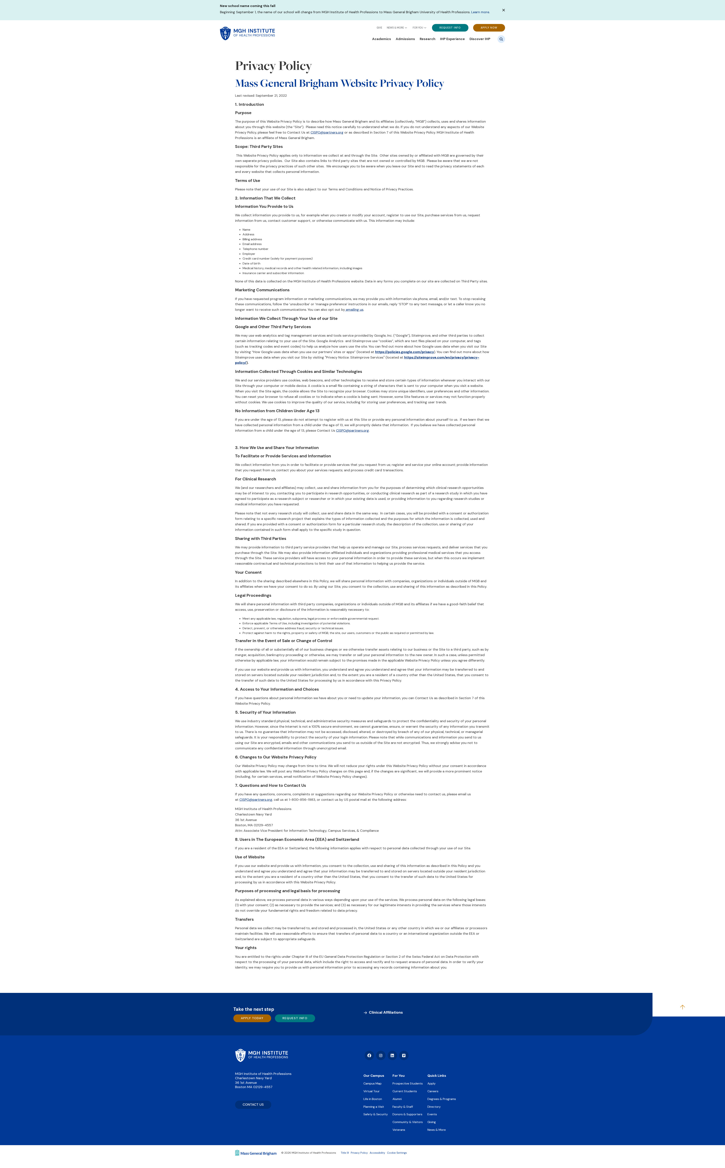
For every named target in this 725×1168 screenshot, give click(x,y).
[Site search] (501, 39)
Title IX (345, 1152)
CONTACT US (253, 1104)
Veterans (399, 1130)
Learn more (480, 12)
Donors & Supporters (407, 1114)
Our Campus (373, 1075)
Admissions (405, 39)
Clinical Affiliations (386, 1012)
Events (432, 1114)
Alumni (397, 1099)
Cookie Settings (397, 1152)
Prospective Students (408, 1083)
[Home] (261, 1055)
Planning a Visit (373, 1107)
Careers (432, 1091)
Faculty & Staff (403, 1107)
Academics (381, 39)
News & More (395, 27)
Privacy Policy (359, 1152)
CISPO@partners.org (327, 132)
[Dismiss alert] (503, 10)
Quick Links (436, 1075)
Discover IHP (480, 39)
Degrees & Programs (441, 1099)
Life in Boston (372, 1099)
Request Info (450, 27)
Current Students (405, 1091)
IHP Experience (452, 39)
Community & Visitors (408, 1122)
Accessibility (377, 1152)
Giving (431, 1122)
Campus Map (372, 1083)
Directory (434, 1107)
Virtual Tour (371, 1091)
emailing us (354, 309)
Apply (431, 1083)
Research (427, 39)
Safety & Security (375, 1114)
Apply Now (489, 27)
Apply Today (252, 1018)
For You (418, 27)
